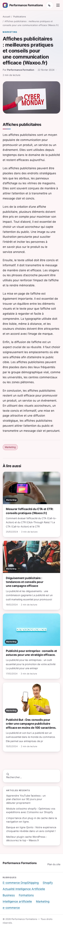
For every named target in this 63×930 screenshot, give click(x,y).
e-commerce (11, 907)
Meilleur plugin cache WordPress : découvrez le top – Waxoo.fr (26, 838)
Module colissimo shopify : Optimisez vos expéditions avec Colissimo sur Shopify (30, 810)
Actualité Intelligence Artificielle (24, 889)
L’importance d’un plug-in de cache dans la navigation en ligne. (31, 820)
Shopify (48, 882)
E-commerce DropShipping (21, 882)
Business (9, 895)
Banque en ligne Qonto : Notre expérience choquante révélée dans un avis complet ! (31, 829)
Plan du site (53, 864)
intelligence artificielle (17, 901)
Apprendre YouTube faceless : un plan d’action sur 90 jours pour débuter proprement (26, 799)
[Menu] (58, 5)
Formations (26, 895)
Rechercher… (14, 777)
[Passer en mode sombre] (49, 5)
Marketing (10, 32)
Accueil (6, 16)
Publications (19, 16)
